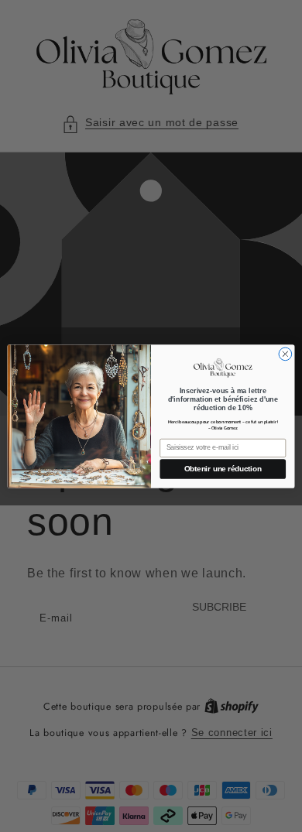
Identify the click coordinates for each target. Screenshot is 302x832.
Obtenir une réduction (223, 468)
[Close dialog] (285, 354)
